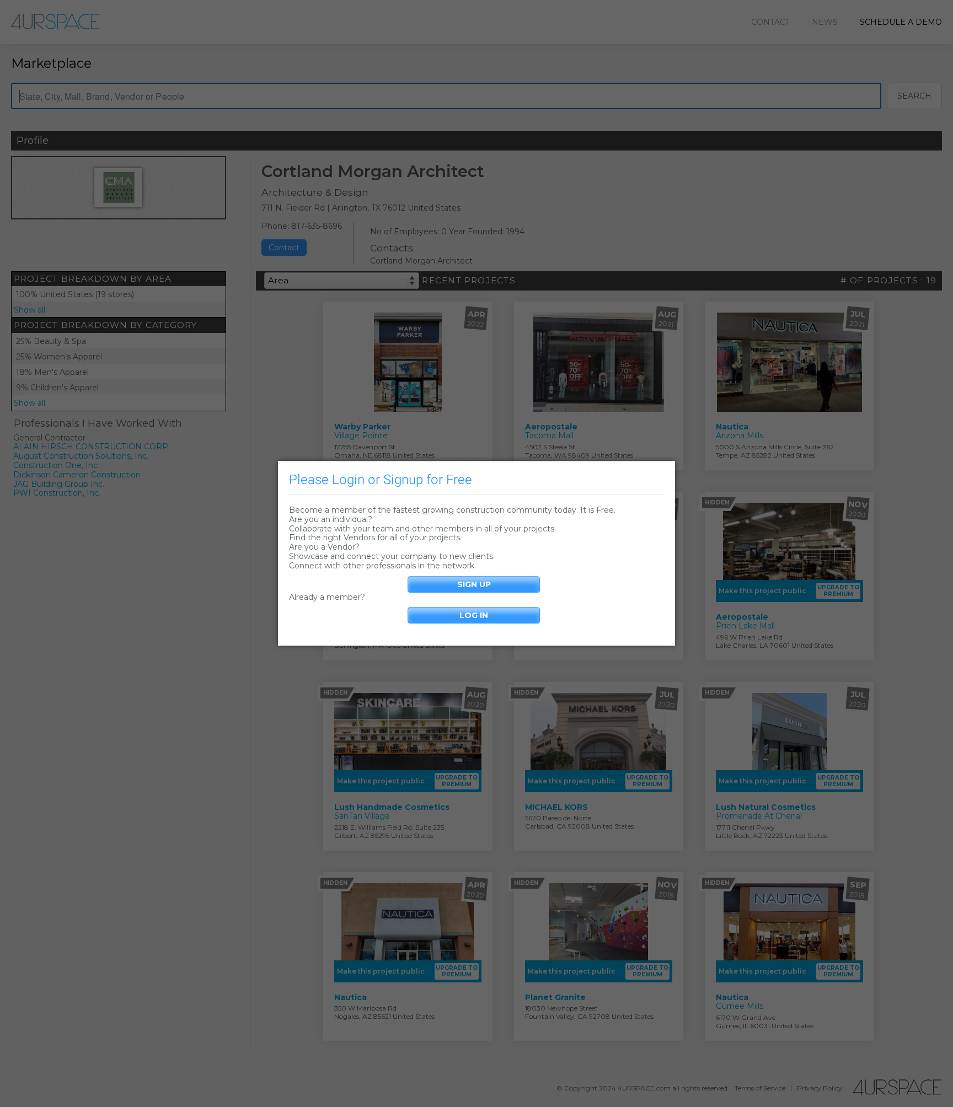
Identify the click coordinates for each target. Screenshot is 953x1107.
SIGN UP (474, 584)
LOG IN (473, 616)
